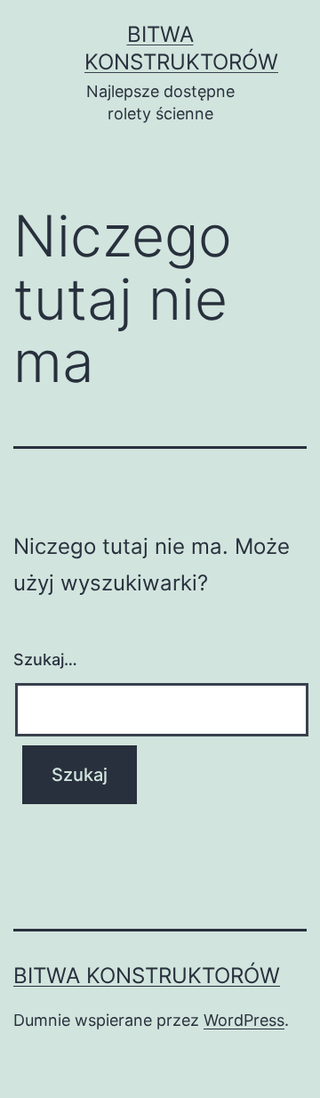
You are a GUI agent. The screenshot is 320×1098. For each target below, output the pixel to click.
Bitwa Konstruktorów (146, 975)
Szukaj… (45, 659)
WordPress (244, 1020)
